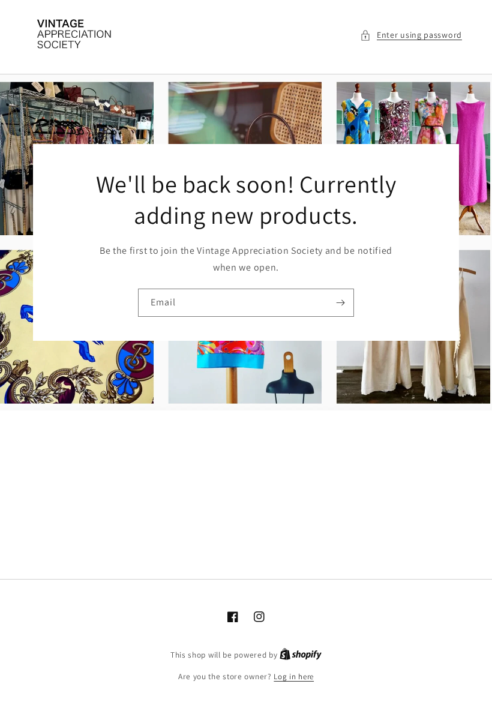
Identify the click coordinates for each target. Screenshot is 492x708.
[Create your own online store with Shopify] (301, 655)
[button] (411, 35)
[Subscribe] (340, 303)
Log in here (294, 676)
